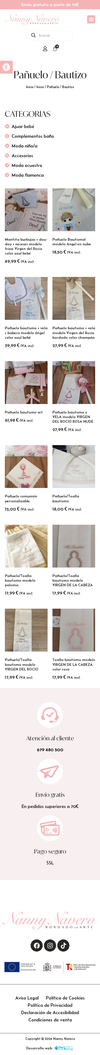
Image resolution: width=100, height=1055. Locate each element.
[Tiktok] (63, 945)
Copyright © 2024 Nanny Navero (50, 1039)
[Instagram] (50, 945)
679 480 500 (50, 749)
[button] (6, 67)
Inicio (29, 87)
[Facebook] (37, 945)
